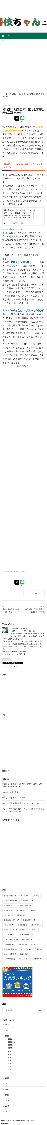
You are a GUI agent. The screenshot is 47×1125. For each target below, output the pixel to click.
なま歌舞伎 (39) (22, 910)
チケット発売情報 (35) (24, 905)
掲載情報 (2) (23, 944)
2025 (7, 1025)
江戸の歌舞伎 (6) (9, 959)
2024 (7, 1030)
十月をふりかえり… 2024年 (13, 798)
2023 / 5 (11, 1060)
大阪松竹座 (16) (9, 925)
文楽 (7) (6, 930)
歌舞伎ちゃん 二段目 (23, 5)
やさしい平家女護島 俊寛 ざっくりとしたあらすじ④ (23, 803)
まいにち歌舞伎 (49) (10, 900)
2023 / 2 (11, 1069)
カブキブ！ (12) (26, 949)
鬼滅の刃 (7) (24, 954)
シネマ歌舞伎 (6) (9, 934)
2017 (7, 1106)
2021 (7, 1084)
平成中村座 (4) (36, 959)
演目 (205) (35, 896)
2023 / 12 (11, 1039)
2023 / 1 (11, 1072)
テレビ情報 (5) (23, 959)
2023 (7, 1036)
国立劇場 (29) (22, 925)
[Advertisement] (23, 66)
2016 (7, 1112)
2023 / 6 (11, 1057)
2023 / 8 (11, 1051)
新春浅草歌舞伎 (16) (10, 949)
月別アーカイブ (8, 1020)
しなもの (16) (8, 915)
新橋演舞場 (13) (36, 925)
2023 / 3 (11, 1066)
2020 (7, 1089)
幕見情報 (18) (8, 910)
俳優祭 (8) (38, 949)
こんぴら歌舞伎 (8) (10, 954)
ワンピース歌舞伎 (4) (11, 939)
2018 (7, 1100)
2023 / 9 (11, 1048)
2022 (7, 1078)
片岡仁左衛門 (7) (27, 939)
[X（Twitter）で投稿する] (16, 118)
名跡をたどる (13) (27, 900)
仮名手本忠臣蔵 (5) (19, 930)
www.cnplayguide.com (12, 229)
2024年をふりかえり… (11, 792)
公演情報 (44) (8, 905)
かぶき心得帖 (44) (10, 896)
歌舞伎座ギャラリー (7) (11, 920)
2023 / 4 (11, 1063)
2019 (7, 1095)
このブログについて (10, 666)
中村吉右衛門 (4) (9, 944)
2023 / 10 (11, 1045)
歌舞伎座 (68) (21, 915)
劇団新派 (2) (34, 944)
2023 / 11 (11, 1042)
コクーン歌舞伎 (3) (25, 934)
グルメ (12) (34, 910)
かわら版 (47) (24, 896)
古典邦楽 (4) (33, 930)
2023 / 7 (11, 1054)
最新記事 (5, 779)
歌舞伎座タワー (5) (29, 920)
